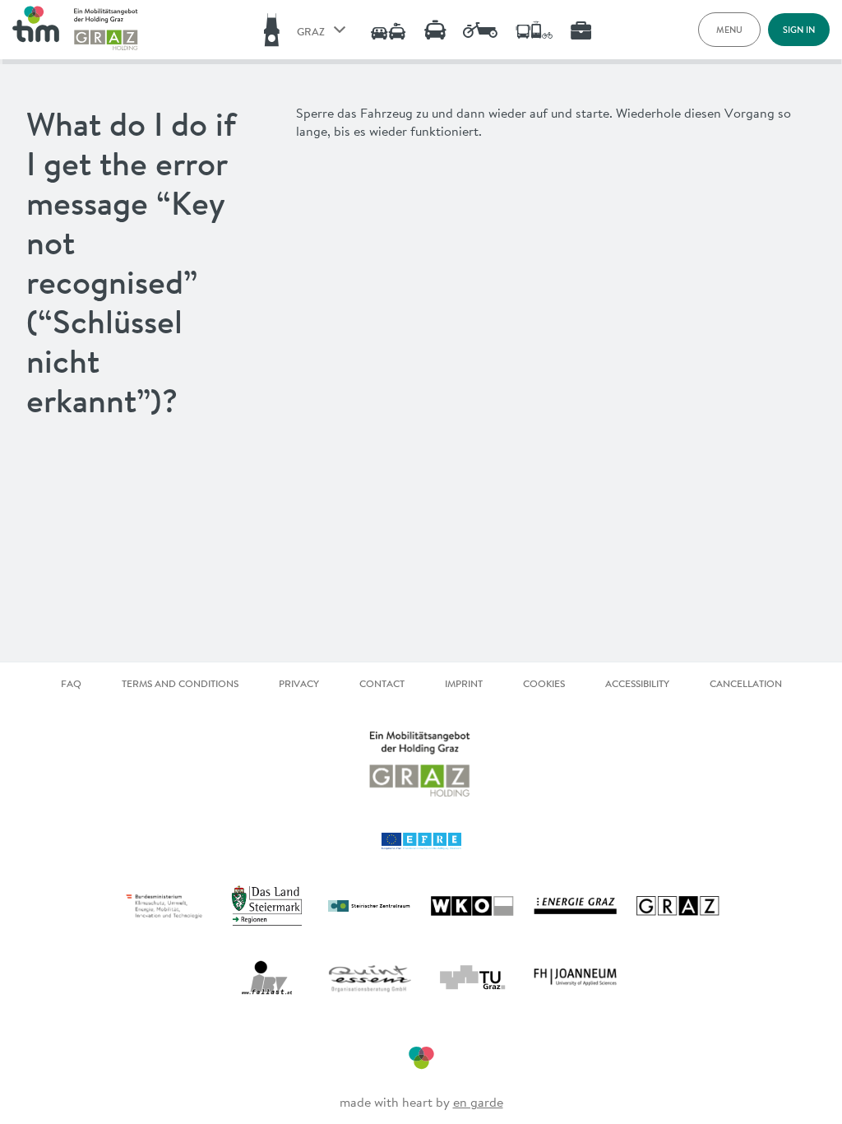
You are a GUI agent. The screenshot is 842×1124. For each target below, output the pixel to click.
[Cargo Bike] (476, 30)
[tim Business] (575, 30)
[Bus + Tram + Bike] (528, 30)
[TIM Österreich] (35, 29)
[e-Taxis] (429, 30)
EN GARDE (478, 1102)
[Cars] (381, 30)
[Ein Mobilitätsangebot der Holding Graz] (106, 29)
